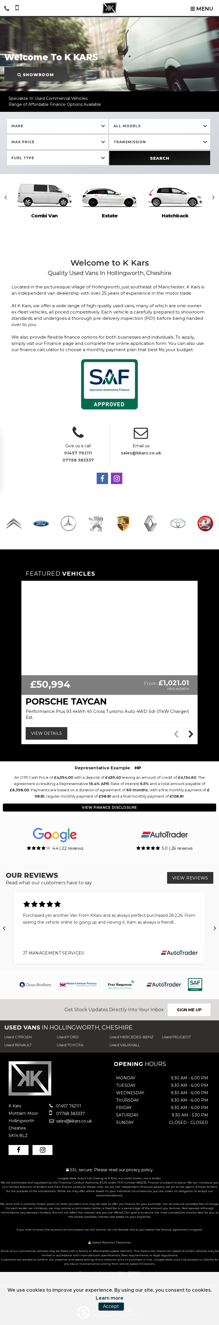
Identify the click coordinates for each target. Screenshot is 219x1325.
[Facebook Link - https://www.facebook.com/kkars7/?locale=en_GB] (102, 478)
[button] (191, 734)
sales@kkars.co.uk (141, 453)
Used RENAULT (18, 1045)
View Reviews (190, 878)
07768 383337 (78, 460)
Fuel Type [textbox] (22, 158)
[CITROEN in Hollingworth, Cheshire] (13, 524)
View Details (46, 733)
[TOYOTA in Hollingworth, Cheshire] (178, 524)
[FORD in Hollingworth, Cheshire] (41, 524)
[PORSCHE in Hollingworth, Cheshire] (123, 524)
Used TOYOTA (70, 1045)
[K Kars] (109, 8)
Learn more (109, 1298)
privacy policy (139, 1169)
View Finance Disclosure (109, 807)
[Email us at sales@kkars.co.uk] (141, 436)
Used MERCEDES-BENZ (131, 1037)
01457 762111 (78, 453)
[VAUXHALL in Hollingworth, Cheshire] (205, 524)
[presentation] (5, 197)
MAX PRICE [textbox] (23, 142)
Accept (111, 1306)
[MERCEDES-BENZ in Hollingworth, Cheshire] (68, 524)
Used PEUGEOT (176, 1037)
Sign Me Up (189, 1009)
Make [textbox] (17, 126)
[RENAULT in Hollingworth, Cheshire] (150, 524)
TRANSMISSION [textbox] (129, 142)
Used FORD (68, 1037)
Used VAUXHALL (125, 1045)
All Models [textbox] (127, 126)
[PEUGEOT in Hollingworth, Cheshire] (96, 524)
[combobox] (57, 126)
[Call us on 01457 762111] (78, 436)
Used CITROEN (18, 1037)
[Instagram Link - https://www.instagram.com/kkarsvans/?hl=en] (117, 478)
